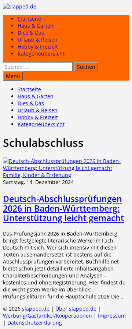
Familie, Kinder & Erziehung (37, 174)
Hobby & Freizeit (38, 46)
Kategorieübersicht (41, 53)
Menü (13, 75)
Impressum (112, 315)
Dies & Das (31, 32)
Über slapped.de (75, 308)
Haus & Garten (36, 25)
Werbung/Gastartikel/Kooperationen (47, 315)
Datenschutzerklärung (34, 322)
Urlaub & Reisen (38, 39)
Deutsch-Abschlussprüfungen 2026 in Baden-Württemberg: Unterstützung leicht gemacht (63, 208)
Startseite (29, 18)
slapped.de (36, 308)
